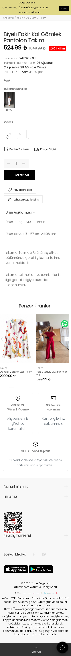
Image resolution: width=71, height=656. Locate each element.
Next (67, 338)
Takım (42, 17)
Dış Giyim (31, 17)
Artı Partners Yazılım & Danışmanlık (36, 587)
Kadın (20, 17)
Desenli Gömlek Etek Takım (16, 371)
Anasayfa (8, 17)
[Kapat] (3, 8)
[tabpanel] (53, 345)
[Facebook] (36, 554)
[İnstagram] (42, 554)
